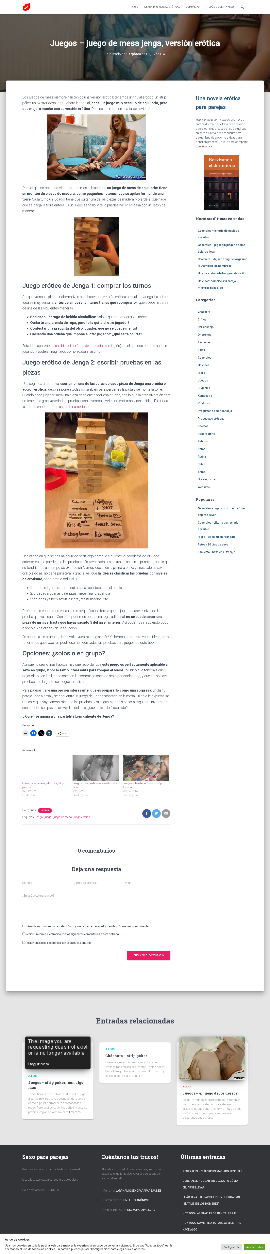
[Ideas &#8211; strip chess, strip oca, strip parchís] (45, 768)
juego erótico (82, 817)
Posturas (204, 403)
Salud (201, 464)
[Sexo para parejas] (26, 7)
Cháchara (204, 311)
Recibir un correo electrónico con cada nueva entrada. (58, 942)
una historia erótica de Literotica (79, 346)
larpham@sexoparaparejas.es (138, 1190)
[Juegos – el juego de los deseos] (212, 1058)
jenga (39, 817)
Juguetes (204, 388)
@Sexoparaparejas (141, 1209)
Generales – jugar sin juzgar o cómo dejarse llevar (210, 1184)
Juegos (45, 810)
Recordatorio (206, 433)
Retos (201, 449)
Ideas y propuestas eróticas (162, 7)
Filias (201, 349)
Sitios (201, 471)
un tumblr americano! (75, 407)
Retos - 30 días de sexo (213, 544)
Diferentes (204, 334)
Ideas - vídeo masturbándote (216, 536)
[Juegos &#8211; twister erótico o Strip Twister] (146, 768)
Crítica (202, 319)
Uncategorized (207, 479)
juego (48, 817)
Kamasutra (205, 395)
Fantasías (204, 342)
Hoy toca (203, 365)
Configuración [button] (232, 1247)
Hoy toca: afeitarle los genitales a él (221, 273)
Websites (204, 487)
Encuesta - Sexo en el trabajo (216, 552)
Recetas (203, 426)
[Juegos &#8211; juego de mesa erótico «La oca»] (96, 768)
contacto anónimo (135, 1200)
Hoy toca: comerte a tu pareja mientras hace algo (211, 1226)
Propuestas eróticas (211, 418)
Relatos (203, 441)
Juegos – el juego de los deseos (209, 1093)
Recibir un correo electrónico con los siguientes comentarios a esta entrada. (72, 934)
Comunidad (193, 7)
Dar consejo (206, 327)
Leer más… (75, 1112)
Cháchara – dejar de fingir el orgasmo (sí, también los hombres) (211, 1200)
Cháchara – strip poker (126, 1055)
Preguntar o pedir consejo (215, 410)
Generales (204, 357)
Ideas (201, 372)
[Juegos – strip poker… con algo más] (58, 1052)
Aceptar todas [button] (254, 1247)
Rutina (202, 456)
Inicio (134, 7)
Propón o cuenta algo (220, 7)
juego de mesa (63, 817)
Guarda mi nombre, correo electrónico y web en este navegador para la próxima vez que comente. (88, 926)
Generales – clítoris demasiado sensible (212, 1171)
